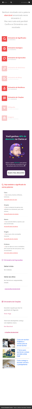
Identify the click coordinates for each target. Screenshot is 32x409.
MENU (5, 2)
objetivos (10, 323)
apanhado (7, 310)
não (5, 223)
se (8, 246)
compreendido (17, 280)
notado (6, 283)
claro (22, 248)
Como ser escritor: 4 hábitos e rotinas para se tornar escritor (23, 343)
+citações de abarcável (11, 332)
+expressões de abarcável (12, 289)
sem (22, 209)
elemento (14, 209)
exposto (19, 222)
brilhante (19, 195)
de (15, 207)
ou (11, 209)
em (11, 310)
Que (6, 195)
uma (21, 207)
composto (11, 207)
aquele (13, 308)
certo (15, 246)
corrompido (17, 234)
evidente (9, 270)
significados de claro (10, 199)
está (9, 222)
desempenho (14, 321)
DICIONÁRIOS (24, 2)
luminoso (6, 197)
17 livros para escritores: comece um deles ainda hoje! (23, 353)
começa (21, 321)
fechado (11, 223)
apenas (18, 207)
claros (15, 323)
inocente (6, 236)
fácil (7, 280)
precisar (10, 248)
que (23, 222)
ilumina (14, 195)
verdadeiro (21, 246)
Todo (5, 321)
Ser (5, 270)
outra (15, 248)
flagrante (15, 310)
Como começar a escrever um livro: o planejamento (23, 362)
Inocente (6, 308)
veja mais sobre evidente (11, 253)
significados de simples (11, 214)
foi (21, 308)
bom (8, 321)
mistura (6, 211)
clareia (10, 195)
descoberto (13, 222)
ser (13, 246)
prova (19, 248)
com (5, 323)
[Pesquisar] (11, 2)
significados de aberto (11, 226)
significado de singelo (11, 239)
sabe (10, 246)
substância (7, 209)
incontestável (8, 250)
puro (19, 209)
